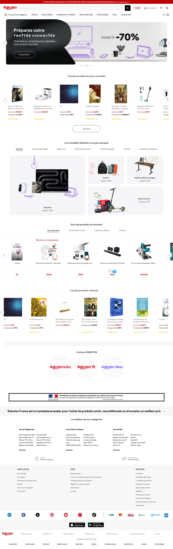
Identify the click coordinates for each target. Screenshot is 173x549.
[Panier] (167, 8)
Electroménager (107, 149)
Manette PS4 (13, 544)
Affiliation (139, 491)
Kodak (133, 437)
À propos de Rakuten (137, 534)
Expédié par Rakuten (148, 149)
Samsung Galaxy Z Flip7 (27, 437)
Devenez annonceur (143, 495)
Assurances (140, 505)
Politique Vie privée (143, 484)
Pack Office (88, 443)
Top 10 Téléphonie (26, 429)
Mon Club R (21, 491)
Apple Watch (41, 445)
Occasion (122, 230)
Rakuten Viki (90, 534)
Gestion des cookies (143, 488)
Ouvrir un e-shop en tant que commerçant (86, 477)
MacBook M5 (88, 435)
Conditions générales (143, 477)
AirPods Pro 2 (136, 435)
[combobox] (71, 8)
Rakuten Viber (68, 534)
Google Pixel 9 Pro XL (44, 443)
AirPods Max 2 (118, 435)
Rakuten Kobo (26, 534)
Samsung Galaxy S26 (27, 435)
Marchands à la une (83, 149)
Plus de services (112, 534)
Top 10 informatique (74, 429)
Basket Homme (62, 544)
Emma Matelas (159, 544)
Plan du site (75, 488)
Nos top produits (53, 230)
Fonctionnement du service (146, 502)
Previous (4, 42)
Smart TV (116, 445)
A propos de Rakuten (143, 498)
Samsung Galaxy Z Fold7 (45, 437)
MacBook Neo (71, 435)
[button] (124, 1)
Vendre (20, 484)
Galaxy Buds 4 (118, 443)
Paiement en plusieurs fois (26, 481)
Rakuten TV (47, 534)
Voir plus (86, 129)
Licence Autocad (90, 440)
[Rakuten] (10, 8)
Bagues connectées (26, 445)
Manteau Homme (110, 544)
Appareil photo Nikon (121, 437)
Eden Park (46, 544)
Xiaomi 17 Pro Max (43, 440)
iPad (67, 443)
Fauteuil (94, 544)
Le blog (73, 491)
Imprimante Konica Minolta (75, 437)
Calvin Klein (79, 544)
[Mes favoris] (161, 8)
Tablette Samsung (73, 440)
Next (169, 42)
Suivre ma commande (25, 488)
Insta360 (134, 440)
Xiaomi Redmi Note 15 (27, 443)
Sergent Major (128, 544)
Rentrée (19, 149)
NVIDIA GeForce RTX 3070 (75, 445)
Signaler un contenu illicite (80, 484)
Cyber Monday (29, 544)
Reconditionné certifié (77, 230)
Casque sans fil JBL (138, 443)
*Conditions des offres (144, 481)
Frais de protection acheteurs (81, 481)
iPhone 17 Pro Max (26, 440)
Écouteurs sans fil (120, 440)
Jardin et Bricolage (40, 149)
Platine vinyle (136, 445)
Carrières (139, 473)
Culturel (126, 149)
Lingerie (143, 544)
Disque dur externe (91, 445)
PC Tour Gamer (89, 437)
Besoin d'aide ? (76, 473)
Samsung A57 (41, 435)
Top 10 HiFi (117, 429)
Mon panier (21, 477)
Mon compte (21, 473)
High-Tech (61, 149)
